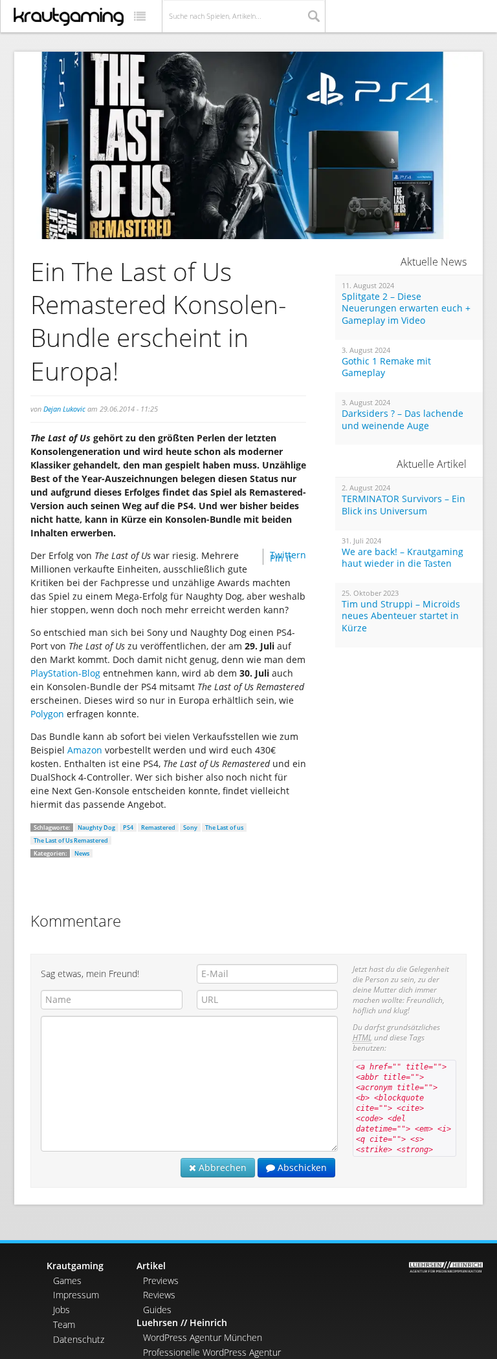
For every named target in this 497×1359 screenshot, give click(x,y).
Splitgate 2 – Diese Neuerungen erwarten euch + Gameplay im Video (406, 308)
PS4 (128, 827)
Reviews (159, 1295)
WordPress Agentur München (202, 1337)
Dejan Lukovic (64, 409)
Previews (161, 1280)
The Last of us (224, 827)
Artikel (151, 1265)
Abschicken (301, 1167)
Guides (157, 1309)
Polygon (47, 714)
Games (67, 1280)
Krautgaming (75, 1265)
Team (64, 1324)
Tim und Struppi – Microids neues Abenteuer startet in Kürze (401, 616)
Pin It (281, 558)
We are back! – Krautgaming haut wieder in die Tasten (402, 558)
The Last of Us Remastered (71, 840)
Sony (190, 827)
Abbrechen (221, 1167)
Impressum (76, 1295)
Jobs (61, 1309)
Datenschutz (78, 1339)
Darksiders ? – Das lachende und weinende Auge (402, 420)
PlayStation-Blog (65, 673)
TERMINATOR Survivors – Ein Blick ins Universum (403, 505)
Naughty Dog (96, 827)
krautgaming (69, 17)
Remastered (158, 827)
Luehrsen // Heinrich (182, 1322)
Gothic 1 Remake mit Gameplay (386, 367)
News (81, 853)
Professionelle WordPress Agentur (212, 1352)
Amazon (84, 750)
